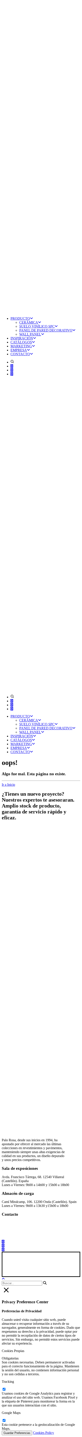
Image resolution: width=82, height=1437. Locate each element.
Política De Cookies (63, 1268)
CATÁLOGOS (21, 342)
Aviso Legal (10, 1268)
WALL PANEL (30, 334)
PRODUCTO (20, 318)
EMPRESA (18, 350)
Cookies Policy (43, 1433)
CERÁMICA (28, 322)
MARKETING (21, 346)
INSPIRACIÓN (21, 338)
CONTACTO (20, 354)
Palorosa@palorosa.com (18, 1223)
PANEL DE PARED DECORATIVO (45, 330)
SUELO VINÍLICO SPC (37, 326)
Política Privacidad (34, 1268)
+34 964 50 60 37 (20, 1227)
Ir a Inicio (8, 784)
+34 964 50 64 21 (21, 1234)
